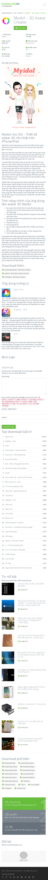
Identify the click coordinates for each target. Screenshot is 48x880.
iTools (23, 785)
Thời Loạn (8, 504)
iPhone (28, 56)
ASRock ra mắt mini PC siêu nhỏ (32, 704)
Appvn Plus (19, 289)
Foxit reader (35, 785)
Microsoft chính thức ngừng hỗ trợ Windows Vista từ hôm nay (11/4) (31, 654)
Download (21, 28)
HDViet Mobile (10, 554)
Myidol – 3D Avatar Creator (14, 541)
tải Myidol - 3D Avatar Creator (15, 277)
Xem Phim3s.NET (11, 532)
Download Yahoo (11, 777)
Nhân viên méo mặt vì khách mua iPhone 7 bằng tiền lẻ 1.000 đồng (30, 620)
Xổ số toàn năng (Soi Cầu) (14, 486)
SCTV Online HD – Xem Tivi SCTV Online (18, 477)
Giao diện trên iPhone (10, 63)
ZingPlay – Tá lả (20, 309)
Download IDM (10, 763)
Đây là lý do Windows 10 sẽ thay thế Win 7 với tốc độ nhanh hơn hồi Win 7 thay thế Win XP (32, 603)
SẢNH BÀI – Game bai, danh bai (16, 491)
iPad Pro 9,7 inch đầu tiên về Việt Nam (30, 722)
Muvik (7, 473)
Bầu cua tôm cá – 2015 (13, 482)
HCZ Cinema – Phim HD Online (15, 450)
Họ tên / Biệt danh (9, 409)
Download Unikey (11, 767)
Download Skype (28, 767)
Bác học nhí (9, 518)
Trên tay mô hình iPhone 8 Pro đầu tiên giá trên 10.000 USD (31, 636)
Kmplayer (8, 788)
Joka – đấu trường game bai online (17, 464)
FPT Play (8, 563)
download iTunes (29, 770)
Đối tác (7, 841)
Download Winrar (28, 777)
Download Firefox (11, 770)
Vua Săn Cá (9, 495)
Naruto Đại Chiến (11, 459)
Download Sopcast (11, 781)
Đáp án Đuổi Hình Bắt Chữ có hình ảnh (18, 568)
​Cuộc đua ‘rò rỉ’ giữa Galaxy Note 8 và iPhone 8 (32, 670)
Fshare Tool (21, 788)
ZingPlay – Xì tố (10, 500)
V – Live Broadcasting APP (14, 545)
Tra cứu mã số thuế (8, 874)
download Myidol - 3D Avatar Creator (17, 270)
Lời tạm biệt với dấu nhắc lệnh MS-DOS (31, 584)
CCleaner (26, 781)
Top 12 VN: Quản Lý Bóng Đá (15, 550)
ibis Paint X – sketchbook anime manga (18, 527)
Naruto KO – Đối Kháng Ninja (15, 455)
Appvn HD (8, 509)
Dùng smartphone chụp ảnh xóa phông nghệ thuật (30, 739)
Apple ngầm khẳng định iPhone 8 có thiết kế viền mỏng (31, 688)
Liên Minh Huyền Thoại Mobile (15, 468)
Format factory (10, 785)
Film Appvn (9, 536)
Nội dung (6, 376)
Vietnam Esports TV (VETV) (14, 523)
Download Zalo (28, 774)
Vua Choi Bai (9, 559)
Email (4, 417)
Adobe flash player (27, 763)
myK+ (16, 333)
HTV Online (9, 514)
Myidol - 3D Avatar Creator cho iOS (17, 273)
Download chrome (11, 774)
